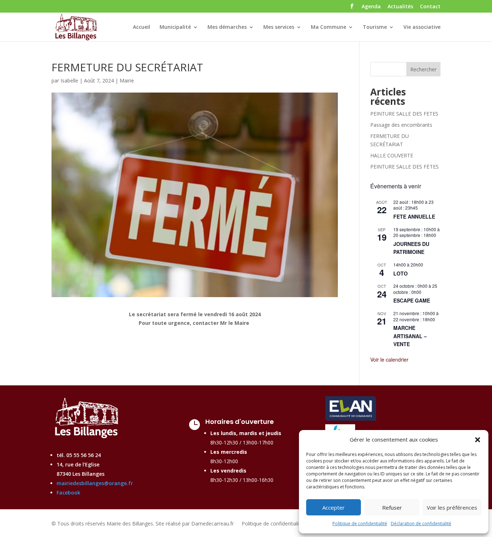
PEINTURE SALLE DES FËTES (404, 166)
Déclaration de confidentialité (421, 523)
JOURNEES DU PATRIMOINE (411, 248)
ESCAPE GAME (411, 300)
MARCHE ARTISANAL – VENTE (410, 336)
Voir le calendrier (389, 359)
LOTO (400, 273)
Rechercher (423, 69)
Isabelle (69, 80)
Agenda (371, 7)
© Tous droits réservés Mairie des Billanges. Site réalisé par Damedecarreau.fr (143, 524)
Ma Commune (328, 27)
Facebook (68, 492)
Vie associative (421, 27)
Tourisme (375, 27)
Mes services (278, 27)
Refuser (392, 507)
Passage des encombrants (401, 124)
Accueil (141, 27)
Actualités (400, 7)
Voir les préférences (452, 507)
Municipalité (175, 27)
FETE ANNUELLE (414, 216)
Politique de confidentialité (359, 523)
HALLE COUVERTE (391, 155)
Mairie (127, 80)
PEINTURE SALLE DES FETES (404, 113)
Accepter (333, 507)
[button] (477, 439)
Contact (430, 7)
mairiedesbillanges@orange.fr (95, 483)
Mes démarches (227, 27)
